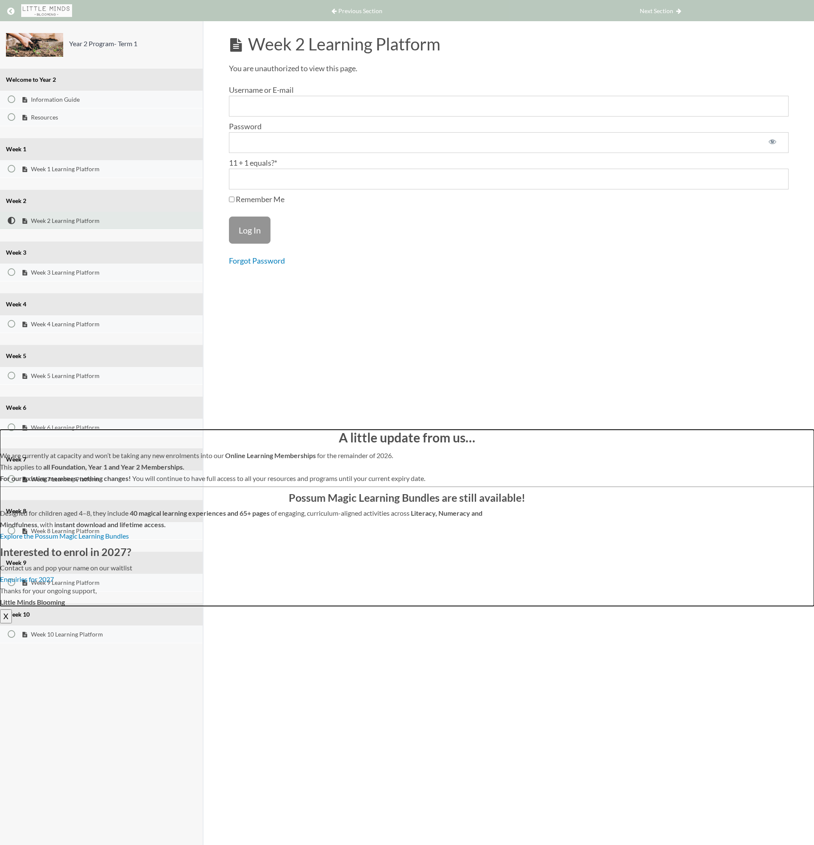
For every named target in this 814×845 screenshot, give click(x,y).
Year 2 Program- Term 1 (103, 43)
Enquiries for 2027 (27, 579)
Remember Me (259, 199)
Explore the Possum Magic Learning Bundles (64, 536)
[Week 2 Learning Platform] (34, 45)
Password (245, 126)
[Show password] (773, 142)
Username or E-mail (261, 90)
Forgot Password (257, 260)
